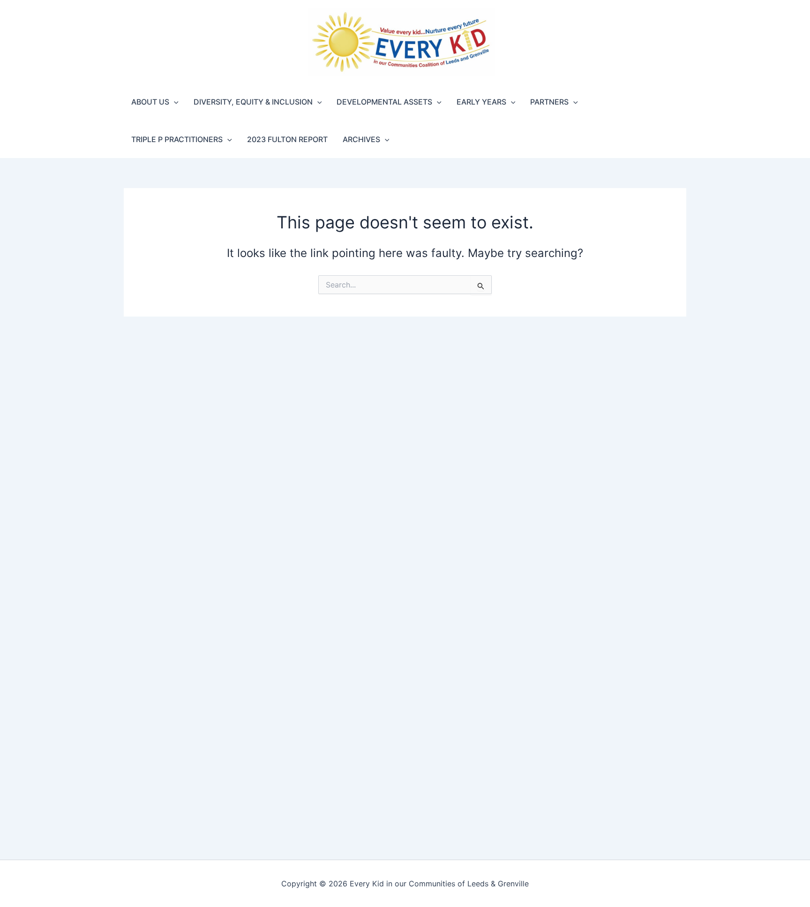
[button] (174, 102)
